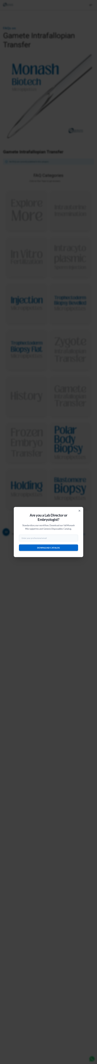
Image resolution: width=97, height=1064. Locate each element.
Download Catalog (48, 547)
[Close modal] (79, 511)
